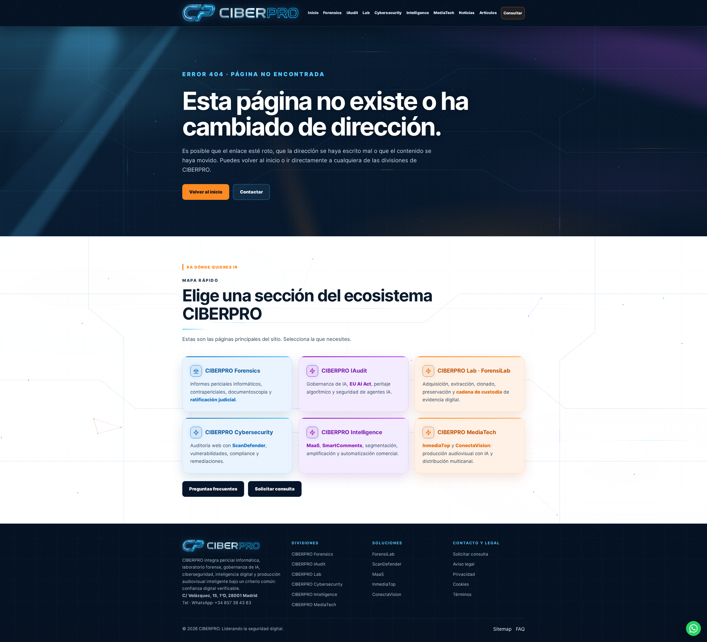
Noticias (466, 12)
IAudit (352, 12)
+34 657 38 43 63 (233, 602)
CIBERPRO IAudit (344, 370)
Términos (462, 594)
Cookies (461, 584)
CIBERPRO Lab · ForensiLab (473, 370)
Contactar (251, 192)
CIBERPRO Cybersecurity (239, 432)
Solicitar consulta (275, 489)
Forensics (332, 12)
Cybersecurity (388, 12)
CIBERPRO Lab (306, 574)
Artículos (488, 12)
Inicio (313, 12)
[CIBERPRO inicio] (240, 13)
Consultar (512, 13)
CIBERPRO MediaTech (466, 432)
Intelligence (418, 12)
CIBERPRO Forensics (232, 370)
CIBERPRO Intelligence (351, 432)
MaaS (378, 574)
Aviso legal (463, 564)
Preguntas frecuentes (213, 489)
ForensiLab (383, 554)
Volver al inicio (205, 192)
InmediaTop (383, 584)
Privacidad (464, 574)
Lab (366, 12)
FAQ (520, 629)
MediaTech (444, 12)
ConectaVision (386, 594)
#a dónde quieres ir (212, 267)
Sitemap (502, 629)
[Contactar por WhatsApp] (693, 628)
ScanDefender (387, 564)
